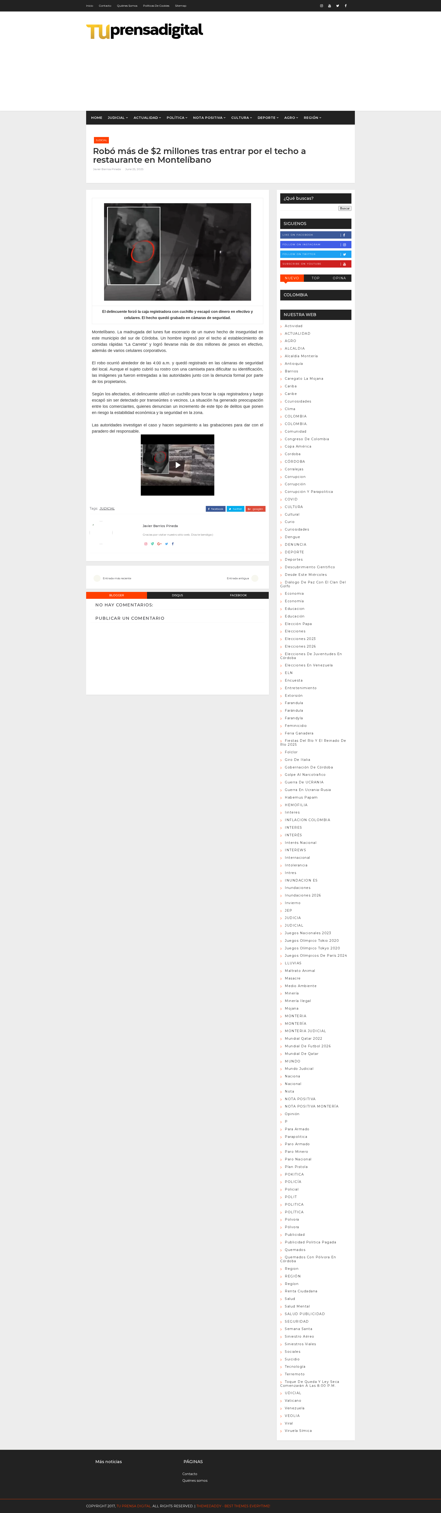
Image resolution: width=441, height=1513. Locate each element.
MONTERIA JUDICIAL (305, 1031)
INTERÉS (293, 835)
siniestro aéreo (299, 1336)
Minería (292, 993)
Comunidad (296, 431)
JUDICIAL (116, 118)
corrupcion (295, 477)
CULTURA (240, 118)
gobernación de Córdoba (309, 767)
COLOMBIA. (296, 424)
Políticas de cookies (156, 5)
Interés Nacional (301, 843)
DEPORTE (267, 118)
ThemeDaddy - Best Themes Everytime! (233, 1506)
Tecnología (295, 1367)
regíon (292, 1284)
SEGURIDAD (297, 1321)
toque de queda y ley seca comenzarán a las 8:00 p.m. (309, 1384)
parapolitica (296, 1137)
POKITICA (294, 1174)
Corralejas (294, 469)
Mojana (292, 1008)
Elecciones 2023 (300, 639)
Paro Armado (297, 1144)
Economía (294, 601)
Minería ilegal (298, 1001)
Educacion (295, 609)
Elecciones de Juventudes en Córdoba (311, 656)
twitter (237, 509)
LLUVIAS (293, 963)
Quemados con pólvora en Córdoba (308, 1259)
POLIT (291, 1197)
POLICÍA (293, 1182)
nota (289, 1091)
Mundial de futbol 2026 (308, 1046)
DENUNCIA (295, 544)
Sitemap (180, 5)
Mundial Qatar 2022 (303, 1038)
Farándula (294, 710)
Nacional (293, 1084)
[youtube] (329, 5)
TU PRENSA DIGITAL (133, 1506)
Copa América (298, 446)
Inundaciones (298, 888)
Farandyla (294, 718)
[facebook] (345, 5)
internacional (297, 858)
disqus (177, 595)
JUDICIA (293, 918)
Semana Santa (298, 1329)
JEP (288, 910)
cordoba (293, 454)
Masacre (293, 978)
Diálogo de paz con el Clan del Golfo (313, 584)
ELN (289, 673)
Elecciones (295, 631)
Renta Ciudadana (301, 1291)
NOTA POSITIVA (208, 118)
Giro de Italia (297, 760)
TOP (316, 278)
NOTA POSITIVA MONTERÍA (312, 1106)
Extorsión (294, 696)
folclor (291, 752)
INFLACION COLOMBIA (307, 820)
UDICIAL (293, 1393)
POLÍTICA (175, 118)
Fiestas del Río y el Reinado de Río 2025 (313, 743)
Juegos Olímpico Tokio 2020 (312, 941)
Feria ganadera (299, 733)
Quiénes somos (127, 5)
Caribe (291, 394)
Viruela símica (298, 1431)
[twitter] (337, 5)
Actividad (294, 326)
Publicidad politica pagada (310, 1242)
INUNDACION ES (301, 880)
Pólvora (292, 1227)
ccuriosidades (298, 401)
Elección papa (298, 624)
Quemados (295, 1250)
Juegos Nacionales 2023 (308, 933)
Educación (295, 616)
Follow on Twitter (299, 254)
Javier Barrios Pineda (107, 169)
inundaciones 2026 (303, 895)
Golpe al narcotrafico (305, 775)
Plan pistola (296, 1167)
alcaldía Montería (301, 356)
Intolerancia (296, 865)
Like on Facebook (298, 234)
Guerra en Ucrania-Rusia (308, 790)
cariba (291, 386)
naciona (292, 1076)
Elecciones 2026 (300, 646)
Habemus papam (301, 797)
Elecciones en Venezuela (309, 665)
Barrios (291, 371)
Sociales (292, 1352)
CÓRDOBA (295, 462)
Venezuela (295, 1408)
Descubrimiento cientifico (310, 567)
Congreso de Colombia (307, 439)
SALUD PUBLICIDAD (305, 1314)
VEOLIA (292, 1416)
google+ (257, 509)
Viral (289, 1423)
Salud (290, 1299)
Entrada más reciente (117, 578)
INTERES (293, 827)
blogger (116, 595)
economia (294, 593)
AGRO (289, 118)
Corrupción (295, 484)
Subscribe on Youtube (302, 263)
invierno (293, 903)
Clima (290, 409)
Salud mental (297, 1306)
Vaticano (293, 1401)
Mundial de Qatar (302, 1054)
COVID (291, 499)
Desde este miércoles (306, 575)
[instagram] (321, 5)
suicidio (292, 1359)
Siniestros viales (300, 1344)
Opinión (292, 1114)
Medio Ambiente (301, 986)
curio (290, 522)
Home (96, 118)
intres (290, 873)
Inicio (89, 5)
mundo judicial (299, 1069)
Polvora (292, 1219)
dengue (292, 537)
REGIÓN (311, 118)
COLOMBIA (296, 416)
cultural (292, 514)
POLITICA (294, 1204)
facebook (217, 509)
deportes (294, 559)
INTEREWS (295, 850)
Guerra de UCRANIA (304, 782)
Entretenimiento (301, 688)
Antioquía (294, 364)
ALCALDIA (295, 348)
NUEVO (292, 278)
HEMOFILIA (296, 805)
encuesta (294, 680)
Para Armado (297, 1129)
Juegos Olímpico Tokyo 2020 (312, 948)
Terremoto (295, 1374)
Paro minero (296, 1152)
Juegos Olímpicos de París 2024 (316, 955)
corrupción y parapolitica (309, 492)
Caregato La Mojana (304, 379)
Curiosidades (297, 529)
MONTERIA (295, 1016)
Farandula (294, 703)
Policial (292, 1189)
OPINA (339, 278)
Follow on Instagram (302, 244)
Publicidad (295, 1235)
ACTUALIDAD (146, 118)
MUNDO (293, 1061)
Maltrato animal (300, 971)
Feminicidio (296, 726)
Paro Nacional (298, 1159)
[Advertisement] (271, 72)
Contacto (105, 5)
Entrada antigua (238, 578)
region (292, 1269)
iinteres (292, 812)
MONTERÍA (295, 1024)
